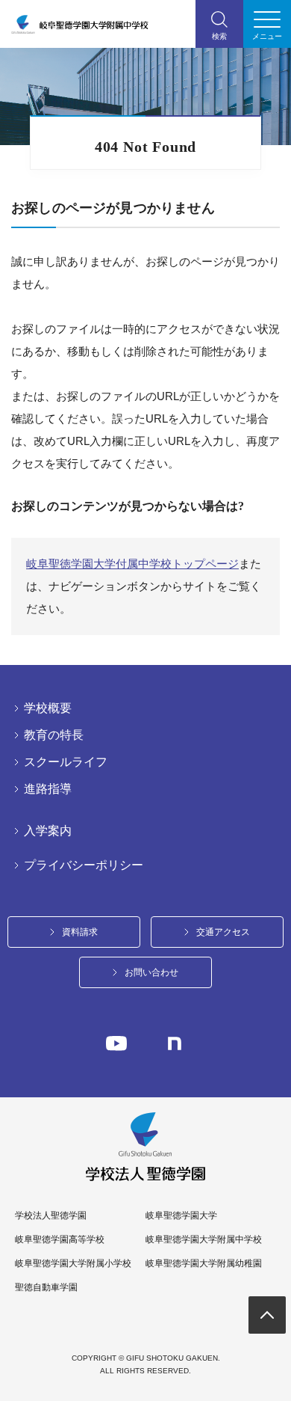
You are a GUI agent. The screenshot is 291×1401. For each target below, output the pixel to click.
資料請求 (80, 932)
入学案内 (48, 831)
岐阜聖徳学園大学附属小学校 (73, 1263)
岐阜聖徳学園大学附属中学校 (204, 1239)
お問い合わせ (151, 972)
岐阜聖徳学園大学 (181, 1215)
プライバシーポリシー (83, 865)
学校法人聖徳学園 (51, 1215)
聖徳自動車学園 (46, 1287)
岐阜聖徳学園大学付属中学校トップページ (132, 563)
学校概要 (48, 708)
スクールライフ (65, 762)
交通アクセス (223, 932)
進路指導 (48, 789)
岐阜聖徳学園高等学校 (59, 1239)
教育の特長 (54, 735)
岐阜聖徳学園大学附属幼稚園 (204, 1263)
